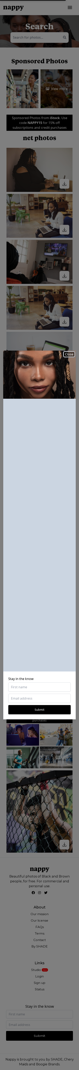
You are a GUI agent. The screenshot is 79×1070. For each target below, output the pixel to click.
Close (69, 354)
